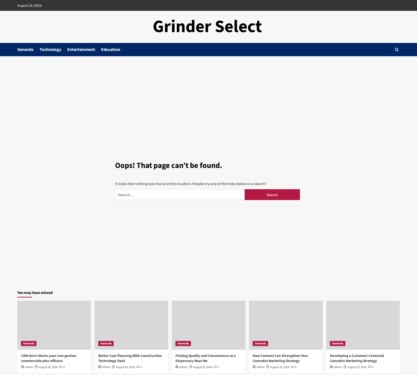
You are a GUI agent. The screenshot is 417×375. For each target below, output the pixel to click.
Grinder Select (207, 26)
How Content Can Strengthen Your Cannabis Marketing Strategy (280, 358)
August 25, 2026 (202, 367)
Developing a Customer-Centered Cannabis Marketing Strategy (357, 358)
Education (110, 50)
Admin (29, 367)
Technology (50, 50)
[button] (397, 49)
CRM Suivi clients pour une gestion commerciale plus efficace (48, 358)
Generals (25, 50)
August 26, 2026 (48, 367)
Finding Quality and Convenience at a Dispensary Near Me (205, 358)
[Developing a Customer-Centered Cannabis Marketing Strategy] (363, 325)
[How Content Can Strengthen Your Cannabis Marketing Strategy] (286, 325)
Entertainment (81, 50)
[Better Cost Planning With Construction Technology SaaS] (131, 325)
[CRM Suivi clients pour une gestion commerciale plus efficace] (54, 325)
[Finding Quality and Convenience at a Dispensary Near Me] (208, 325)
